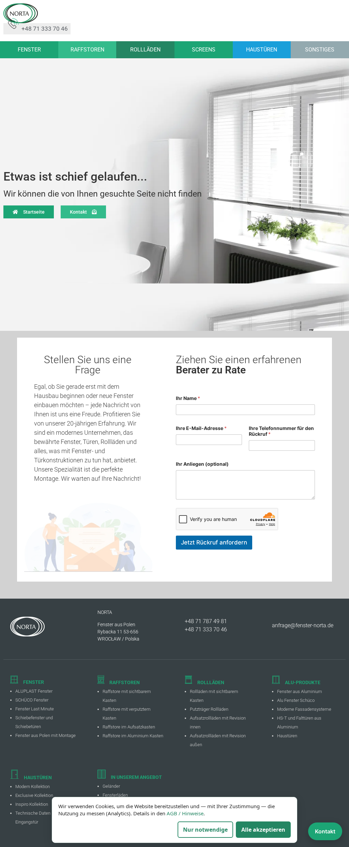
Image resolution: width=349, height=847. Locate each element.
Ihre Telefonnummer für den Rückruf (281, 431)
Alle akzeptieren (263, 829)
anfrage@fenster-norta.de (302, 625)
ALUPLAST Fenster (33, 691)
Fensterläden (115, 795)
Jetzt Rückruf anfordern (214, 542)
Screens (203, 49)
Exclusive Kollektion (34, 795)
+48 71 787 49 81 (206, 621)
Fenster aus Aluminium (299, 691)
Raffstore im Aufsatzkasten (129, 726)
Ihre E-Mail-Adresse (201, 428)
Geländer (111, 786)
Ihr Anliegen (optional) (202, 464)
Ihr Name (188, 398)
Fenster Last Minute (34, 708)
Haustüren (287, 735)
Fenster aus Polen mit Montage (45, 735)
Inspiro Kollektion (31, 804)
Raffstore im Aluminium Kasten (133, 735)
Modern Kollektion (32, 786)
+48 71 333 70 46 (206, 629)
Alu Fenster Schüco (296, 700)
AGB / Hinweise (185, 813)
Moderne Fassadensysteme (304, 709)
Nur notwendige (205, 829)
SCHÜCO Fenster (31, 700)
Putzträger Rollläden (209, 709)
